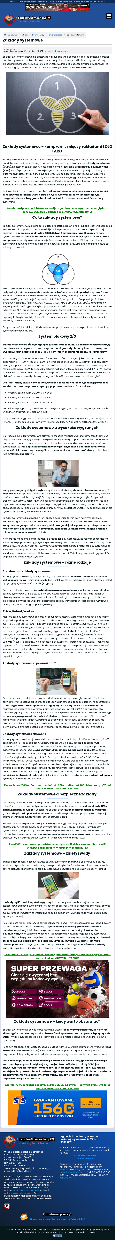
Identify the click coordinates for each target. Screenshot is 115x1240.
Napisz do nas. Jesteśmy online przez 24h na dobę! (57, 1219)
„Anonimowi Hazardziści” (73, 1172)
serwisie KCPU (67, 1177)
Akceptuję (57, 1236)
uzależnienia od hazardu (26, 1190)
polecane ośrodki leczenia (18, 1193)
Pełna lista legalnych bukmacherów (85, 1157)
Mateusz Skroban (60, 51)
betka (12, 49)
